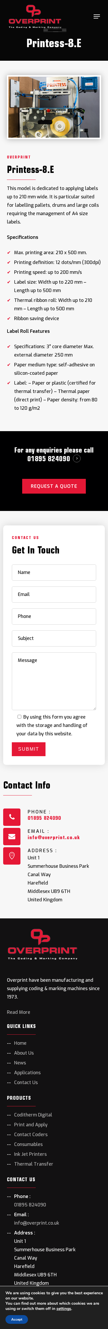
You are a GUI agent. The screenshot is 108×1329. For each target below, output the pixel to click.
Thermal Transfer (33, 1164)
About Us (24, 1053)
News (20, 1063)
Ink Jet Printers (30, 1154)
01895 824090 (44, 818)
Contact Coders (31, 1135)
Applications (27, 1073)
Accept (16, 1319)
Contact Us (26, 1082)
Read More (18, 1012)
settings (63, 1308)
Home (20, 1043)
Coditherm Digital (33, 1115)
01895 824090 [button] (48, 458)
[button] (97, 16)
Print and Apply (31, 1125)
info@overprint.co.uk (54, 837)
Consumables (28, 1144)
